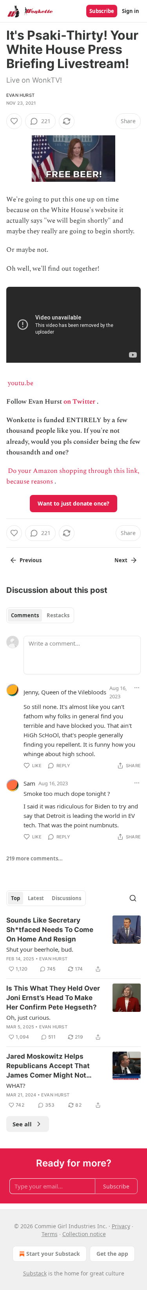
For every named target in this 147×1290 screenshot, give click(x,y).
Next (120, 560)
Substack (35, 1273)
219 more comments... (34, 858)
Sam (29, 783)
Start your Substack (53, 1253)
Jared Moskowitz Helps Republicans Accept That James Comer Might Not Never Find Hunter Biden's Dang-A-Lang (49, 1066)
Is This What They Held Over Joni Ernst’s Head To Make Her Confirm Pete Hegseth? (53, 997)
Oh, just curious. (28, 1017)
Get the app (112, 1253)
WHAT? (15, 1085)
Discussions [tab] (66, 898)
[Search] (133, 898)
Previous (31, 560)
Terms (50, 1234)
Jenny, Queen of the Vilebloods (65, 692)
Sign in (130, 11)
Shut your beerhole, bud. (39, 949)
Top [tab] (15, 898)
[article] (73, 944)
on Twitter (79, 402)
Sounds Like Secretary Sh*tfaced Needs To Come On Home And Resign (49, 929)
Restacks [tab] (58, 615)
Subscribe (101, 11)
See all (22, 1124)
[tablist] (40, 615)
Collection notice (84, 1234)
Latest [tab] (36, 898)
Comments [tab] (25, 615)
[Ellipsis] (137, 687)
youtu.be (20, 383)
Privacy (121, 1226)
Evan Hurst (20, 95)
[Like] (14, 121)
